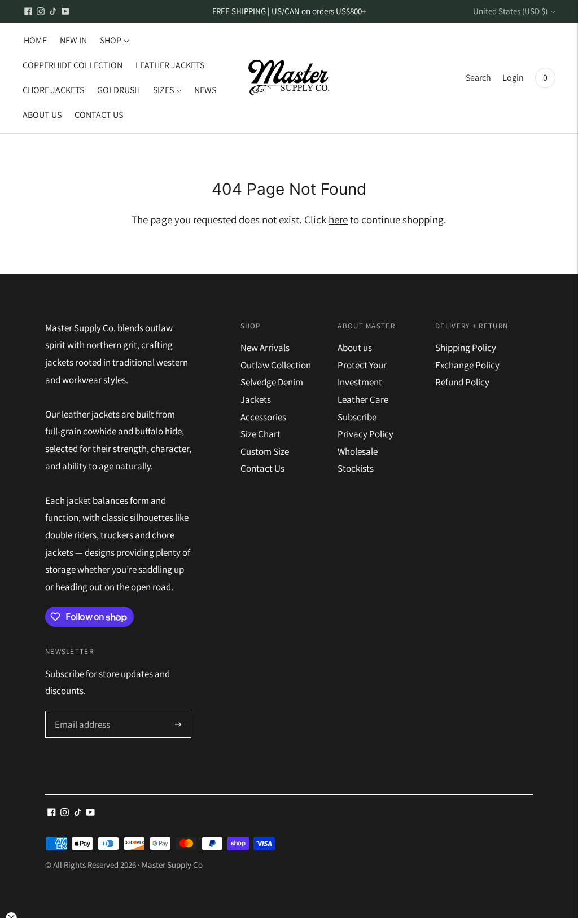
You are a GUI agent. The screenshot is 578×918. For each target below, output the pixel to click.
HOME (35, 40)
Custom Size (264, 451)
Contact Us (262, 468)
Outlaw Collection (275, 365)
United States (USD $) (510, 11)
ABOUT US (42, 115)
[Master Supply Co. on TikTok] (53, 11)
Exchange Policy (467, 365)
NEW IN (73, 40)
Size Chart (260, 434)
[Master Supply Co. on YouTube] (65, 11)
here (338, 219)
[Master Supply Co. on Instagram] (41, 11)
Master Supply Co (172, 864)
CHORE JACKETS (53, 90)
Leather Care (363, 399)
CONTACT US (99, 115)
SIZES (163, 90)
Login (513, 78)
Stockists (356, 468)
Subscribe (357, 417)
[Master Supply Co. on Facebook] (28, 11)
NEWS (205, 90)
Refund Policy (462, 382)
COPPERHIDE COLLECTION (72, 65)
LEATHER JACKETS (169, 65)
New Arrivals (265, 347)
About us (355, 347)
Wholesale (358, 451)
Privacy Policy (365, 434)
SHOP (110, 40)
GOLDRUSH (118, 90)
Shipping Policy (465, 347)
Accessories (263, 417)
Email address (81, 712)
